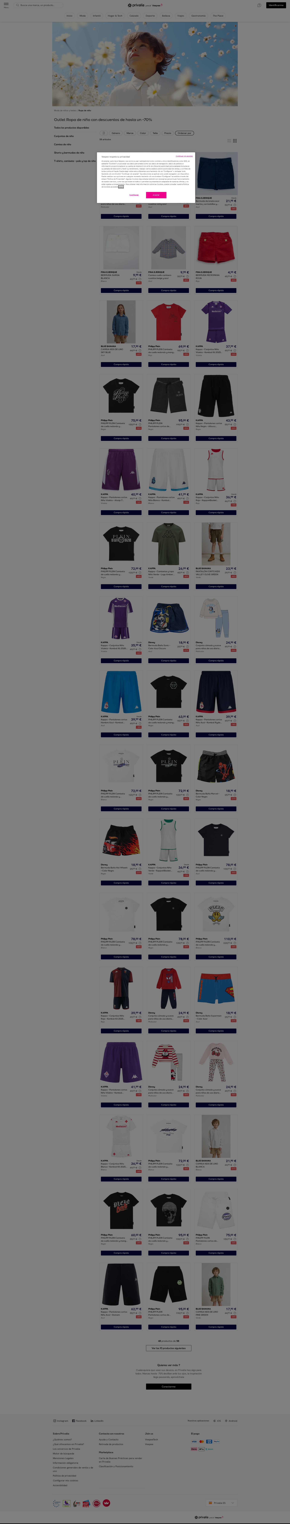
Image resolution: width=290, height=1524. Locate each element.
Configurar (134, 195)
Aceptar (156, 195)
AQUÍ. (121, 187)
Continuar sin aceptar (184, 156)
